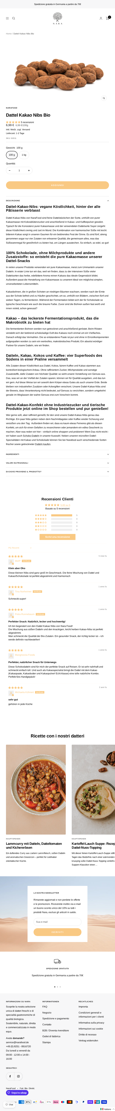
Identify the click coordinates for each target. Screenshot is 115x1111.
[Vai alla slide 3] (60, 986)
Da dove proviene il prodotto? (23, 472)
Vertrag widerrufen (88, 1040)
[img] (15, 556)
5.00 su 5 (65, 505)
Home (9, 33)
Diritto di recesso (87, 1034)
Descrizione (13, 201)
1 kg (24, 155)
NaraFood (11, 108)
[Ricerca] (13, 18)
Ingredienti (12, 454)
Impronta (83, 1006)
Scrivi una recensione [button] (57, 537)
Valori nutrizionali (17, 463)
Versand (26, 129)
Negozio (46, 1012)
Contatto (46, 1024)
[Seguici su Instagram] (18, 1076)
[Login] (101, 18)
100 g (12, 155)
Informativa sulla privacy (91, 1022)
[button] (13, 122)
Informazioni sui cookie (91, 1028)
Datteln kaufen (42, 444)
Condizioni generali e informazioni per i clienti (91, 1014)
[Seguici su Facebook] (10, 1076)
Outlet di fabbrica (51, 1036)
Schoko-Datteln (31, 435)
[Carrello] (107, 18)
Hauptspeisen (13, 839)
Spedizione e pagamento (55, 1018)
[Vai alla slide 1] (54, 986)
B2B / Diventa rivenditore (55, 1030)
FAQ (44, 1006)
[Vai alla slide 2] (57, 986)
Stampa (46, 1042)
